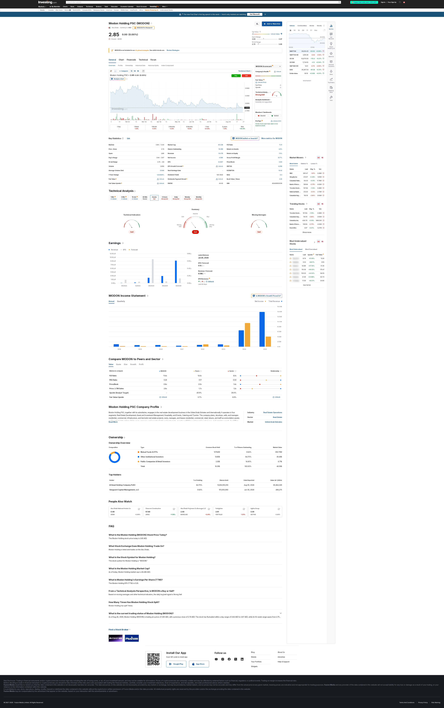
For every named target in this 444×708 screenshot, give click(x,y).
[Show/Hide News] (143, 71)
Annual (111, 301)
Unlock (164, 397)
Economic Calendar (127, 6)
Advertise (281, 657)
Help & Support (283, 662)
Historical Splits (153, 65)
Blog (253, 652)
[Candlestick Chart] (111, 71)
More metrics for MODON (271, 138)
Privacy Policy (423, 702)
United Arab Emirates (273, 422)
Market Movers (296, 157)
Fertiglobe (219, 508)
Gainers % (304, 163)
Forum (153, 60)
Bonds (312, 25)
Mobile (253, 657)
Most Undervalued (296, 249)
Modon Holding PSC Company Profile (134, 407)
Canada (51, 10)
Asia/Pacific (133, 10)
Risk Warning (436, 702)
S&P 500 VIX (294, 66)
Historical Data (140, 65)
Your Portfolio (256, 662)
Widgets (254, 666)
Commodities (302, 25)
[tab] (113, 198)
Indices (292, 25)
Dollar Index (294, 73)
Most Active (294, 163)
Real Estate (277, 417)
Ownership (129, 65)
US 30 (292, 58)
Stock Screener (142, 6)
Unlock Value (275, 34)
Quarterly (121, 301)
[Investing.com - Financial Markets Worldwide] (47, 2)
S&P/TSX (293, 51)
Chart (121, 60)
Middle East (124, 10)
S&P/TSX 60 (294, 55)
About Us (281, 652)
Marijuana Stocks (98, 10)
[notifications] (400, 2)
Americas (109, 10)
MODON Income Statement (127, 295)
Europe (116, 10)
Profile (120, 65)
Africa (141, 10)
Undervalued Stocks (166, 10)
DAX (291, 69)
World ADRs (76, 10)
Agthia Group (255, 508)
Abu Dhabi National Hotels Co (121, 508)
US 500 (292, 62)
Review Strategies (173, 50)
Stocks (42, 10)
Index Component (167, 65)
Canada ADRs (86, 10)
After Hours (59, 10)
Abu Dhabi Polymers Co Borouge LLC (193, 508)
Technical (143, 60)
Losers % (314, 163)
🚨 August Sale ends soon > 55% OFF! (364, 2)
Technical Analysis (121, 191)
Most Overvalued (311, 249)
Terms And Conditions (406, 702)
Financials (131, 60)
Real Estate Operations (272, 412)
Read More (113, 422)
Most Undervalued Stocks (298, 242)
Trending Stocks (297, 204)
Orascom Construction (153, 508)
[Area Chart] (115, 71)
